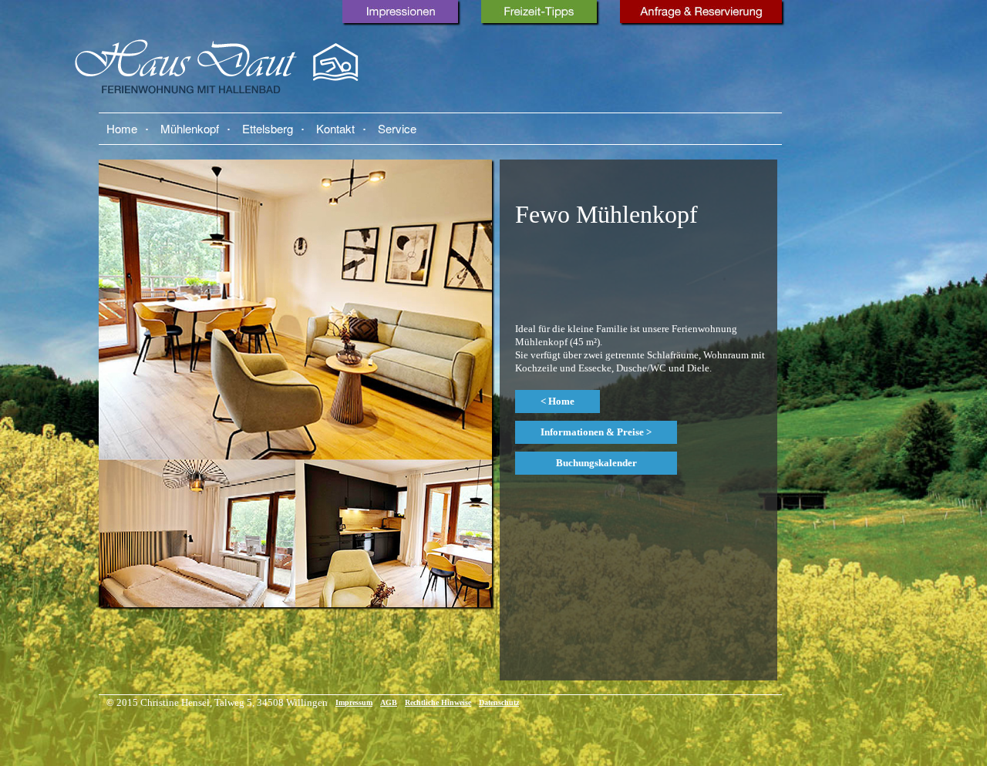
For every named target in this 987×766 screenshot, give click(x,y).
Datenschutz (499, 702)
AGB (388, 702)
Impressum (353, 702)
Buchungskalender (596, 463)
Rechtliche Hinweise (438, 702)
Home (121, 128)
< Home (557, 401)
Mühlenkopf (189, 128)
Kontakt (335, 128)
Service (397, 128)
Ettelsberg (267, 128)
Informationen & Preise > (596, 432)
